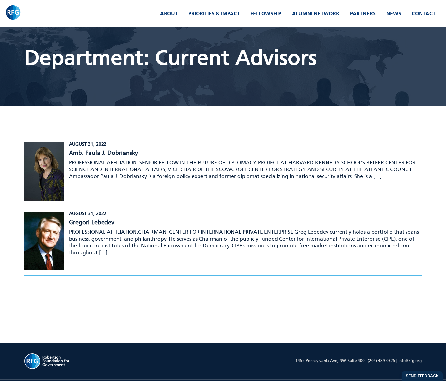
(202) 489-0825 (381, 361)
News (393, 13)
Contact (424, 13)
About (169, 13)
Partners (363, 13)
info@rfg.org (410, 361)
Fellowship (265, 13)
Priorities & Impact (214, 13)
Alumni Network (316, 13)
